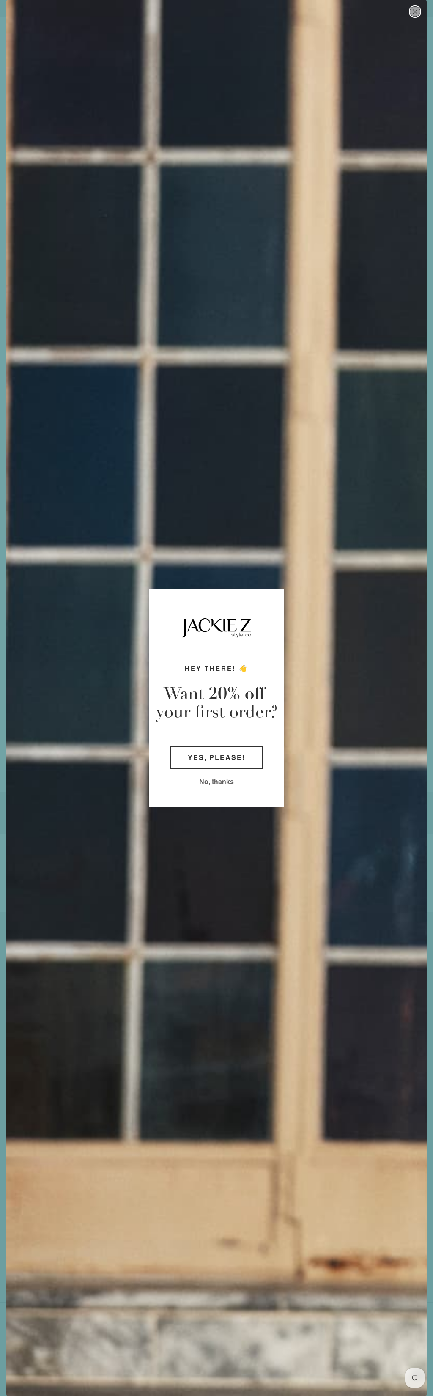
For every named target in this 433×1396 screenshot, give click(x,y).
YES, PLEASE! (216, 757)
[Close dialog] (415, 11)
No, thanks (216, 781)
